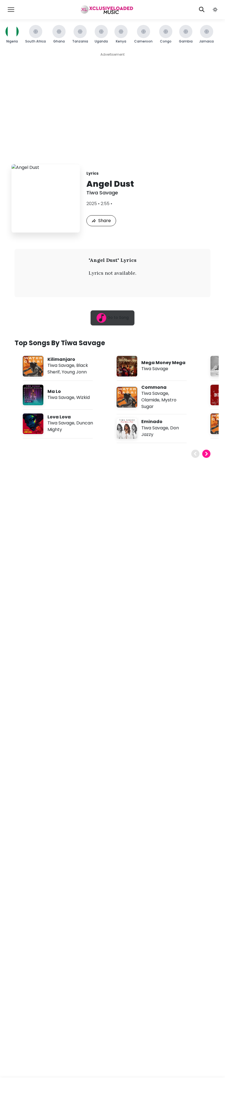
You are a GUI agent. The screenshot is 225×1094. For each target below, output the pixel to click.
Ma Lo (54, 391)
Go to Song (117, 317)
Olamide (150, 400)
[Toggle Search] (202, 10)
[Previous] (195, 454)
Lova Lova (59, 417)
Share (104, 220)
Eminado (151, 421)
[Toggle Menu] (10, 9)
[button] (215, 9)
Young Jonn (74, 372)
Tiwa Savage (102, 192)
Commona (154, 387)
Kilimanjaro (61, 359)
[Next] (206, 454)
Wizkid (83, 397)
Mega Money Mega (163, 362)
